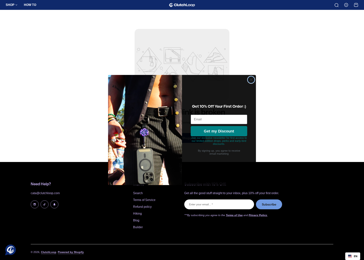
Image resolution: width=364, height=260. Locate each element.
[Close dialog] (251, 79)
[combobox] (352, 256)
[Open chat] (9, 250)
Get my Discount (219, 131)
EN (355, 256)
